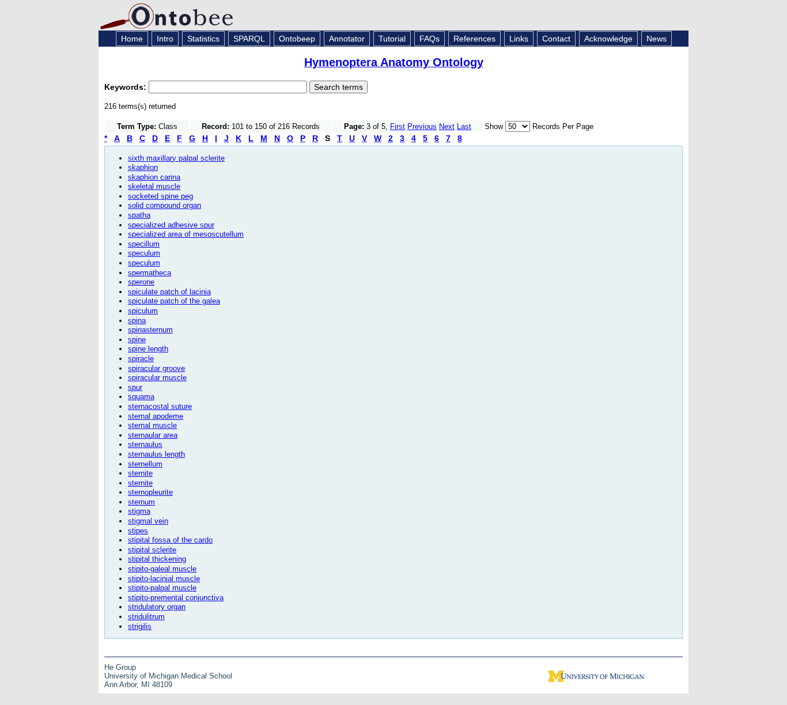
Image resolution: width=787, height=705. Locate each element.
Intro (165, 38)
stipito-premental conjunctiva (176, 597)
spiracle (141, 358)
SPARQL (249, 38)
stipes (138, 530)
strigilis (140, 626)
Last (464, 126)
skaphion (143, 167)
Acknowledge (608, 38)
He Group (120, 667)
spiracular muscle (157, 377)
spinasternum (150, 329)
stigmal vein (148, 521)
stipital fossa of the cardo (170, 540)
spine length (148, 348)
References (474, 38)
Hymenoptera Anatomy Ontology (393, 62)
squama (141, 396)
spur (135, 387)
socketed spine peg (160, 196)
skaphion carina (154, 177)
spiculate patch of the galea (174, 301)
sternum (141, 502)
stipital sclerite (152, 549)
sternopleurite (150, 492)
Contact (556, 38)
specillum (144, 244)
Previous (422, 126)
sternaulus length (156, 454)
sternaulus (145, 444)
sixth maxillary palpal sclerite (176, 158)
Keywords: (126, 87)
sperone (141, 282)
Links (518, 38)
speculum (144, 253)
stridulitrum (146, 616)
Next (447, 126)
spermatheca (149, 272)
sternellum (145, 464)
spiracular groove (156, 368)
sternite (140, 473)
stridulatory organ (157, 606)
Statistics (203, 38)
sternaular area (152, 435)
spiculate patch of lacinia (169, 291)
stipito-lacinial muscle (164, 578)
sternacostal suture (160, 406)
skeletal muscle (154, 186)
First (397, 126)
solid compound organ (164, 205)
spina (137, 320)
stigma (139, 511)
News (656, 38)
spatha (139, 215)
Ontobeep (297, 38)
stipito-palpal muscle (162, 587)
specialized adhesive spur (171, 225)
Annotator (347, 38)
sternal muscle (152, 425)
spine (137, 339)
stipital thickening (157, 559)
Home (132, 38)
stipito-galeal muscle (162, 568)
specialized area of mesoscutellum (186, 234)
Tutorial (392, 38)
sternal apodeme (155, 416)
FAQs (429, 38)
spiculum (143, 310)
